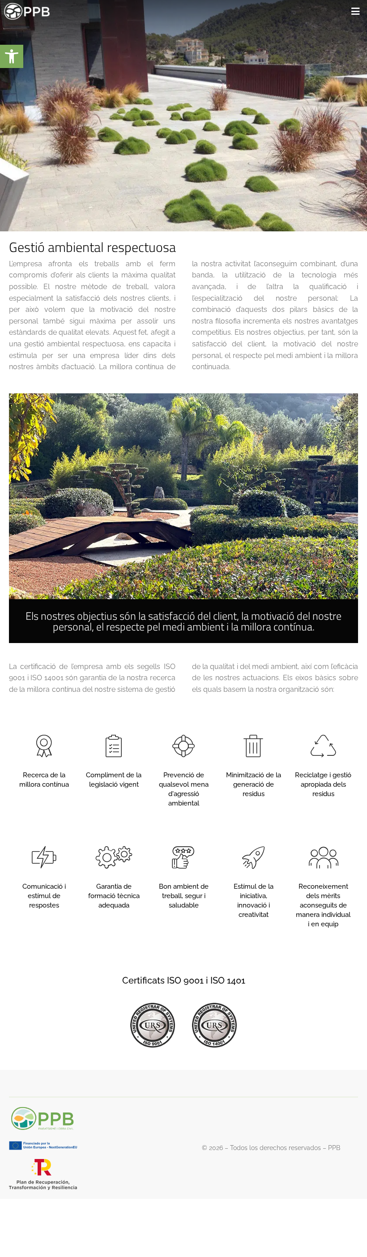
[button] (11, 56)
